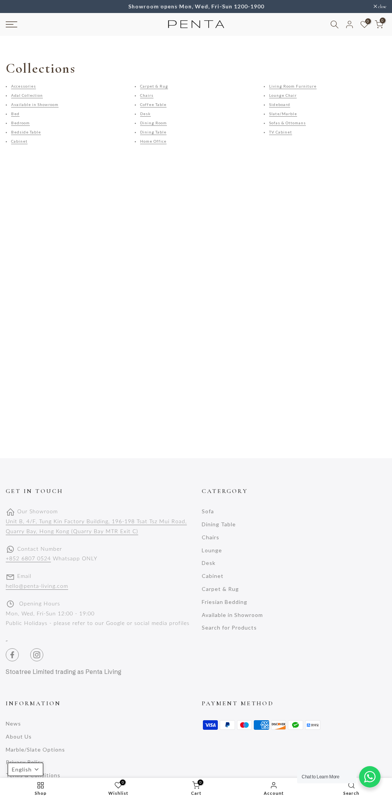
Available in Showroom (35, 104)
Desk (145, 113)
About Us (19, 736)
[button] (25, 769)
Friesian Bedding (224, 602)
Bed (15, 113)
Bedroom (20, 122)
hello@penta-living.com (37, 586)
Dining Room (153, 122)
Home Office (153, 141)
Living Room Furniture (293, 86)
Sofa (208, 511)
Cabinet (19, 141)
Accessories (23, 86)
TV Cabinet (280, 132)
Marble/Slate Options (35, 749)
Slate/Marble (283, 113)
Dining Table (153, 132)
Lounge (212, 550)
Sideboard (279, 104)
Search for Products (229, 627)
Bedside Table (26, 132)
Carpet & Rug (154, 86)
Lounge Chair (283, 95)
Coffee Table (153, 104)
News (13, 723)
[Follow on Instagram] (36, 654)
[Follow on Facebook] (12, 654)
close (13, 6)
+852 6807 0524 (28, 558)
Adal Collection (27, 95)
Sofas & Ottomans (287, 122)
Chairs (147, 95)
